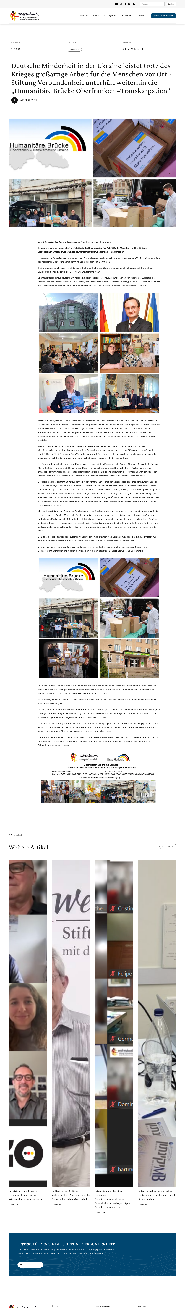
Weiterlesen (28, 100)
